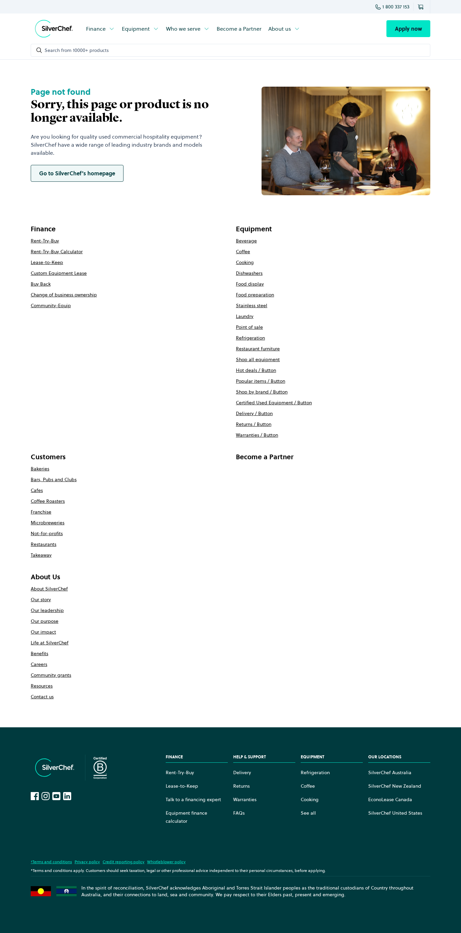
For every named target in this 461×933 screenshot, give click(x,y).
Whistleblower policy (166, 862)
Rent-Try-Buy (45, 240)
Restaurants (43, 544)
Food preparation (255, 294)
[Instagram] (46, 796)
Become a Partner (239, 28)
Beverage (246, 240)
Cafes (37, 490)
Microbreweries (47, 522)
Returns (241, 786)
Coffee (243, 251)
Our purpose (44, 621)
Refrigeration (250, 337)
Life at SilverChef (50, 642)
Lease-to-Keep (47, 262)
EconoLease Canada (390, 799)
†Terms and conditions (51, 862)
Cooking (245, 262)
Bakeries (40, 468)
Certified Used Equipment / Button (274, 402)
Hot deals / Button (256, 370)
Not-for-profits (47, 533)
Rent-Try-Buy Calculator (57, 251)
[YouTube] (56, 796)
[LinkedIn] (67, 796)
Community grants (51, 675)
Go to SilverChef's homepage (77, 173)
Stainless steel (251, 305)
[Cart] (422, 6)
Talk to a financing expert (193, 799)
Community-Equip (51, 305)
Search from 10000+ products (77, 50)
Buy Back (41, 284)
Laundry (244, 316)
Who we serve (183, 28)
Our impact (43, 632)
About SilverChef (49, 588)
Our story (41, 599)
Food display (250, 284)
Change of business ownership (64, 294)
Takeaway (41, 555)
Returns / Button (253, 424)
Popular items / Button (260, 381)
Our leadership (47, 610)
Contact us (42, 696)
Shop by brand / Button (262, 391)
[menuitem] (100, 29)
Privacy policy (87, 862)
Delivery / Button (254, 413)
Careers (39, 664)
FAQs (239, 813)
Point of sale (249, 327)
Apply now (408, 28)
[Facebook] (35, 796)
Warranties (244, 799)
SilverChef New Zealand (394, 786)
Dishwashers (249, 273)
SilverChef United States (395, 813)
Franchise (41, 511)
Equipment (136, 28)
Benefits (39, 653)
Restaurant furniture (258, 348)
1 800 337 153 (395, 6)
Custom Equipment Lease (59, 273)
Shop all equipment (258, 359)
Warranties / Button (257, 435)
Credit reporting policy (123, 862)
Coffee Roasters (48, 501)
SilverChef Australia (389, 772)
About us (279, 28)
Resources (42, 685)
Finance (96, 28)
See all (308, 813)
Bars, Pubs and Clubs (54, 479)
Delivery (242, 772)
